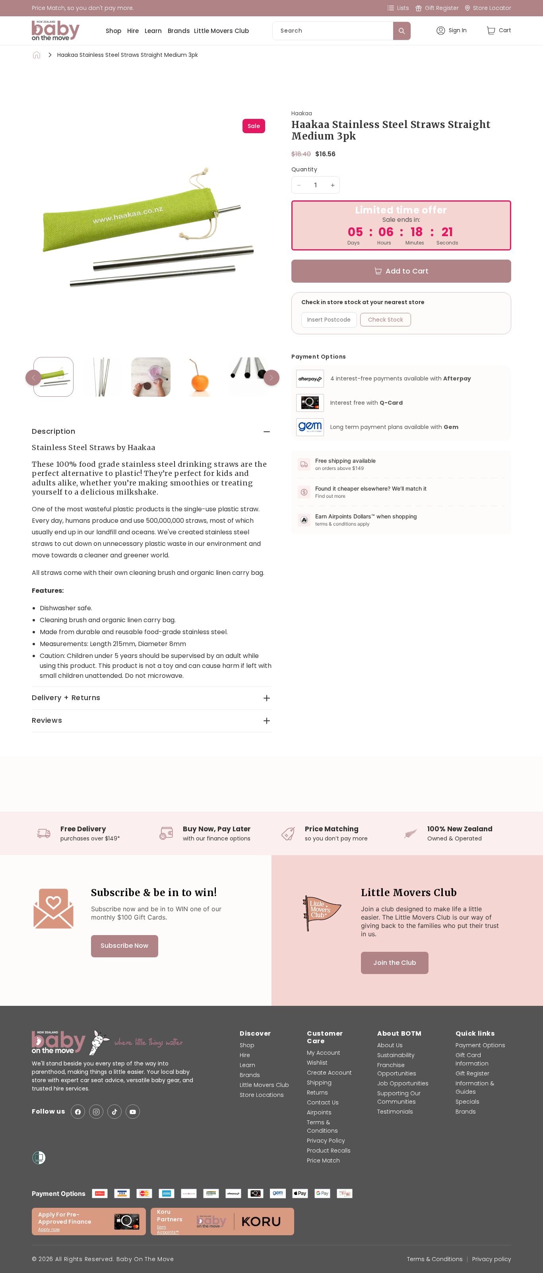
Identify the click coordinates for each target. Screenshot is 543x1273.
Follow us (48, 1112)
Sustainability (396, 1055)
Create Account (329, 1073)
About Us (390, 1045)
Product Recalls (329, 1151)
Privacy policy (491, 1259)
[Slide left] (33, 378)
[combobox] (342, 31)
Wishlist (317, 1063)
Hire (133, 31)
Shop (113, 31)
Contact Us (323, 1102)
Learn (153, 31)
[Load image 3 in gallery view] (151, 377)
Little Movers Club (221, 31)
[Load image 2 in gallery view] (102, 377)
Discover (255, 1033)
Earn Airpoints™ (168, 1229)
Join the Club (394, 962)
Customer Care (325, 1037)
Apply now (49, 1229)
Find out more (330, 496)
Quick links (475, 1033)
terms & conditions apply (342, 524)
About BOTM (399, 1033)
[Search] (402, 31)
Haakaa (301, 113)
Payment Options (480, 1045)
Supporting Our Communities (399, 1097)
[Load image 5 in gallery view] (248, 377)
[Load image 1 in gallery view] (53, 377)
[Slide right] (271, 378)
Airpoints (319, 1112)
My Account (323, 1053)
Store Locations (262, 1095)
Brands (179, 31)
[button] (498, 30)
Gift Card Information (472, 1059)
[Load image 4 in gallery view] (199, 377)
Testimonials (395, 1112)
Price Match (323, 1160)
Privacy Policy (326, 1141)
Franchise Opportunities (396, 1069)
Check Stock (385, 320)
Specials (467, 1102)
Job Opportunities (403, 1083)
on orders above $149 (339, 468)
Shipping (319, 1083)
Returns (317, 1092)
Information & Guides (475, 1087)
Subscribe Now (124, 946)
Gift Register (472, 1073)
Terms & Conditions (322, 1126)
